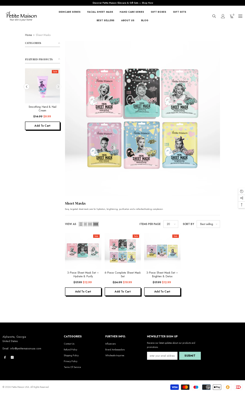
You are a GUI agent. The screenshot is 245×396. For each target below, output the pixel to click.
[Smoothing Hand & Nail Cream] (42, 85)
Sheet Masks (43, 35)
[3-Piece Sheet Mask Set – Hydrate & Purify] (83, 251)
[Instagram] (12, 357)
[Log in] (223, 16)
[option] (42, 100)
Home (28, 35)
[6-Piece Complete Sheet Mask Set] (123, 251)
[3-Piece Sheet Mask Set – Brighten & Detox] (162, 251)
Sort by (188, 224)
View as (70, 224)
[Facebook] (4, 357)
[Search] (214, 16)
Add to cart (42, 126)
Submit (190, 356)
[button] (27, 87)
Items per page (150, 224)
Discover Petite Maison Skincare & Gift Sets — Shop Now (123, 3)
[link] (142, 118)
